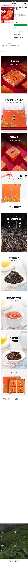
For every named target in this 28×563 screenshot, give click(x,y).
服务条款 (19, 560)
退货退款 (2, 546)
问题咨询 (19, 34)
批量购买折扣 (15, 531)
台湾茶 (1, 536)
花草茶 (1, 537)
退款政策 (13, 560)
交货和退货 (15, 34)
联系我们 (2, 547)
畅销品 (15, 528)
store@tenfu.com (3, 552)
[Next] (12, 13)
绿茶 (1, 528)
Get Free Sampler (14, 42)
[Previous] (2, 13)
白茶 (1, 535)
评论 (18, 42)
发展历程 (15, 545)
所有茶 (15, 532)
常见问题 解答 (2, 545)
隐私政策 (10, 560)
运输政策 (16, 560)
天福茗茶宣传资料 (16, 546)
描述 (9, 42)
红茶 (1, 531)
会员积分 (15, 547)
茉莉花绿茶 (2, 532)
